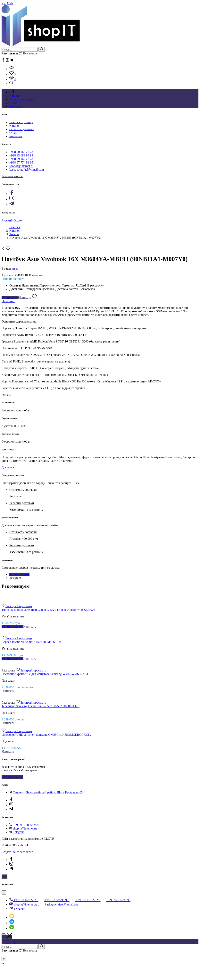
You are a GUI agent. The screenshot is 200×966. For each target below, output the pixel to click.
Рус (4, 3)
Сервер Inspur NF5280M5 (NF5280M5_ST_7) (31, 641)
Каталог (14, 125)
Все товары (30, 53)
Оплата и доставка (21, 129)
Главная (14, 227)
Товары (14, 234)
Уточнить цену (19, 574)
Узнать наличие (12, 626)
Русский (7, 220)
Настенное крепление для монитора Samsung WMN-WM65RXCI (45, 674)
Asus (15, 268)
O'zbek (17, 220)
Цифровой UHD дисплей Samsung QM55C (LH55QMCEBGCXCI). (46, 734)
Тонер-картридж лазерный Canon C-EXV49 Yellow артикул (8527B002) (49, 609)
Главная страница (21, 122)
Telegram (15, 577)
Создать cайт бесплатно (17, 852)
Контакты (15, 136)
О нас (13, 132)
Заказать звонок (12, 176)
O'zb (10, 3)
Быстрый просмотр (19, 606)
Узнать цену (10, 297)
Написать (25, 297)
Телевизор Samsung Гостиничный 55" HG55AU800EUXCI (40, 706)
